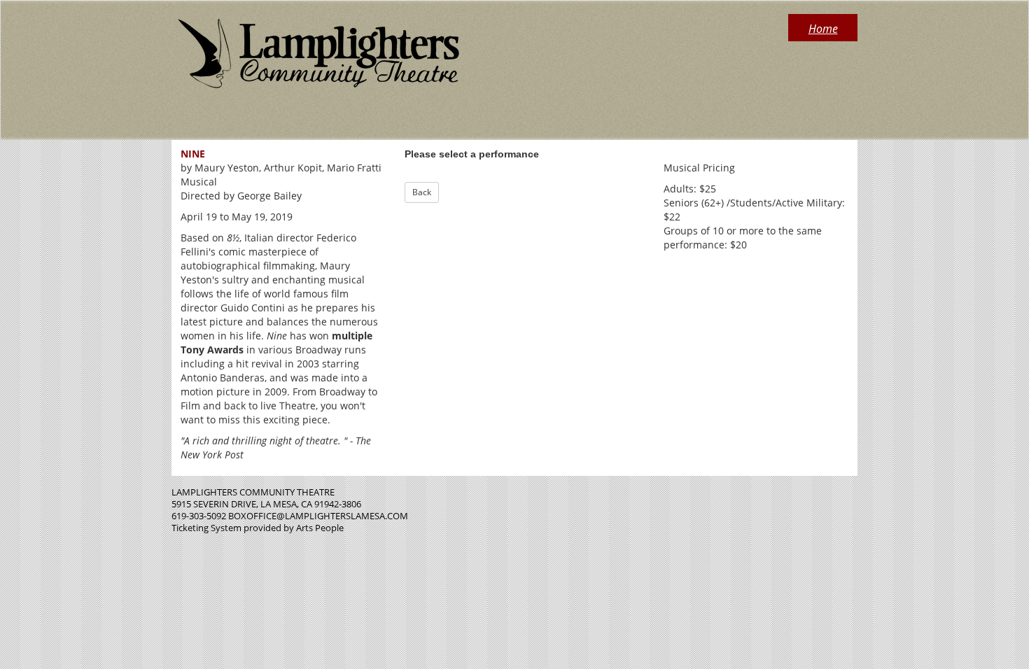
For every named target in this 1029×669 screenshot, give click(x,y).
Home (823, 28)
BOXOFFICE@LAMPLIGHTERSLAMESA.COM (318, 515)
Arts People (320, 527)
